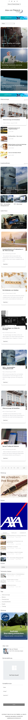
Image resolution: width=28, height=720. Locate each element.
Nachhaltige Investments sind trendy (12, 65)
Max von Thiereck (6, 123)
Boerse (4, 597)
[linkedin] (14, 1)
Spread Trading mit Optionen (11, 446)
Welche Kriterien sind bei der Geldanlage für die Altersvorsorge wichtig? (17, 145)
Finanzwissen (5, 599)
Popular (14, 533)
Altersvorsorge (6, 594)
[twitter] (12, 1)
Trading (4, 606)
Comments (23, 533)
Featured (4, 41)
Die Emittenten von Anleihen (10, 290)
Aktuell (3, 62)
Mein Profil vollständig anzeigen (16, 651)
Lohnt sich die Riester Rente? (14, 152)
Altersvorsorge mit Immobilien (11, 120)
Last (24, 468)
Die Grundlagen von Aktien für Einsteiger (11, 328)
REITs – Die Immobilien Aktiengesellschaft (13, 190)
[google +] (17, 242)
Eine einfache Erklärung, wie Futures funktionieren (13, 223)
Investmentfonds (6, 601)
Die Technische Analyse (11, 585)
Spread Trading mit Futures (11, 43)
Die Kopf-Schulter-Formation (12, 579)
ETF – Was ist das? (18, 204)
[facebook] (9, 1)
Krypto (3, 604)
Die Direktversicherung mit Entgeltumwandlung (14, 128)
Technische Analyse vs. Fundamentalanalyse (15, 574)
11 (17, 468)
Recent (5, 533)
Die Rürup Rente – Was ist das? (15, 136)
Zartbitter (20, 716)
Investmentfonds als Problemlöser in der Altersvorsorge (13, 249)
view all (25, 100)
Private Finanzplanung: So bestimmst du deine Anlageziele (13, 86)
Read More (5, 264)
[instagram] (17, 1)
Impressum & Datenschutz (14, 718)
